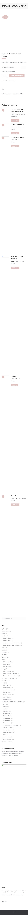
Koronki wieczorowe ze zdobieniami (12, 645)
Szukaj (25, 618)
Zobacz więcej (15, 120)
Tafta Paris (6, 664)
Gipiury (3, 633)
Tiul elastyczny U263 (8, 690)
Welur (4, 734)
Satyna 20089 (6, 713)
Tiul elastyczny (6, 687)
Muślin (4, 708)
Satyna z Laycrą (7, 723)
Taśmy (3, 669)
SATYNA (4, 654)
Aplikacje (4, 629)
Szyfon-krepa (5, 657)
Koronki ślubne (6, 640)
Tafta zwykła (6, 666)
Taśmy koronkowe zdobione (10, 673)
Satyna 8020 (6, 716)
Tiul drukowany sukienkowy (8, 678)
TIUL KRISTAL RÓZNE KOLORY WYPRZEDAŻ (17, 110)
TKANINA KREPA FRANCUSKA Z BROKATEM (12, 701)
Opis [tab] (3, 89)
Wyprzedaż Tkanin (10, 80)
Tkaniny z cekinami (8, 732)
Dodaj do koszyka (17, 75)
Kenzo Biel (14, 496)
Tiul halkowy (6, 692)
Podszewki (4, 652)
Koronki (3, 636)
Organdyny (5, 711)
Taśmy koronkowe (7, 671)
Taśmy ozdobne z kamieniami (10, 676)
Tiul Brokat (5, 685)
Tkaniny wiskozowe (8, 730)
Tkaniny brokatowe (6, 737)
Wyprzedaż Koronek (6, 739)
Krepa (3, 647)
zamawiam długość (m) (8, 67)
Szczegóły (14, 385)
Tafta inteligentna (7, 661)
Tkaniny (3, 704)
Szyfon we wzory (7, 727)
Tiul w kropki (6, 697)
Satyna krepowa (7, 720)
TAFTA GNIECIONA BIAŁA (18, 137)
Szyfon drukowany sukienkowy (10, 725)
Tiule (3, 683)
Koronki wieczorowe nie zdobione (11, 643)
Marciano (5, 706)
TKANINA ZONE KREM (17, 124)
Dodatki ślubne (5, 631)
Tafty (3, 659)
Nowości (4, 650)
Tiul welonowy (6, 699)
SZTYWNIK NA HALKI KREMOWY (17, 258)
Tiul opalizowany (7, 694)
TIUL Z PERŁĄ (5, 680)
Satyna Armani (6, 718)
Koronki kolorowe (7, 638)
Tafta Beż (14, 376)
